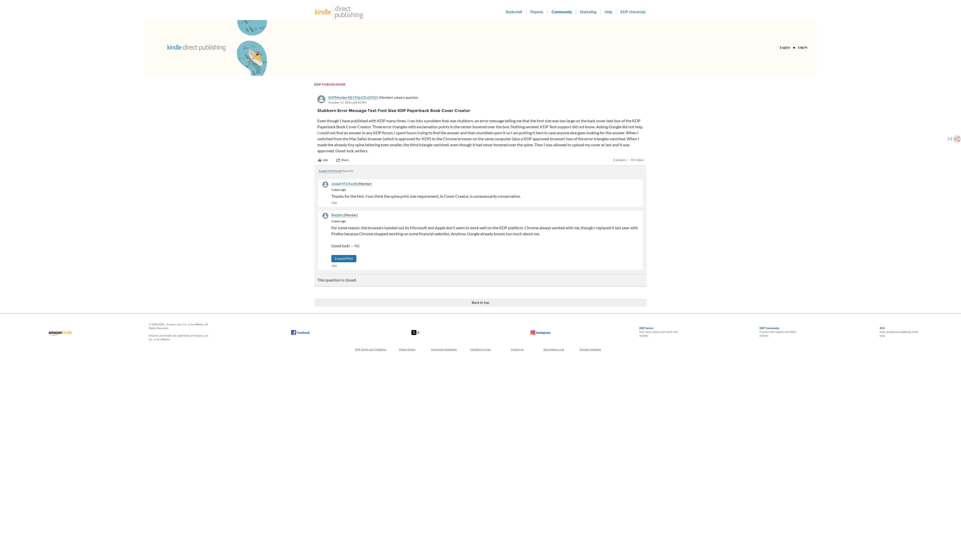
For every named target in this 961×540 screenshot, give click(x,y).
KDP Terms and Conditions (370, 349)
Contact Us (517, 349)
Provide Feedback (590, 349)
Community (562, 12)
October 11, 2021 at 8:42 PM (347, 102)
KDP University (633, 12)
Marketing (588, 12)
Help (608, 12)
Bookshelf (514, 12)
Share (345, 160)
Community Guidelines (444, 349)
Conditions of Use (480, 349)
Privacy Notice (407, 349)
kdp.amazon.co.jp (554, 349)
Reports (536, 12)
